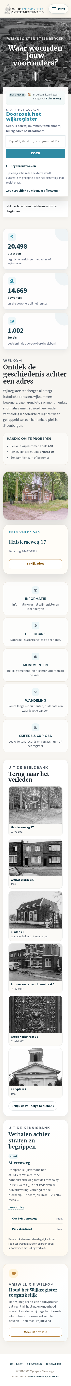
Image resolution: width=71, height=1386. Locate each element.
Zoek (35, 153)
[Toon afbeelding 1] (32, 76)
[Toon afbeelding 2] (35, 76)
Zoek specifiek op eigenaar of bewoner (33, 190)
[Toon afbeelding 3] (39, 76)
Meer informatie (35, 1332)
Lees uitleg (16, 1207)
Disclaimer (53, 1364)
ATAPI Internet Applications (44, 1376)
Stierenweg (19, 1163)
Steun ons (34, 1364)
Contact (16, 1364)
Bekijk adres (35, 563)
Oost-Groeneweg (24, 1218)
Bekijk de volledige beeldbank (32, 1106)
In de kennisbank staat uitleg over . (45, 98)
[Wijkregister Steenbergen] (24, 8)
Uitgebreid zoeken (22, 166)
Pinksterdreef (22, 1229)
